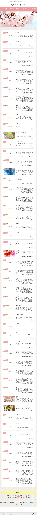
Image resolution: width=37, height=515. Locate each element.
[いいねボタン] (31, 38)
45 (26, 496)
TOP (35, 511)
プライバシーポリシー (18, 511)
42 (21, 496)
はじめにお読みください (6, 511)
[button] (34, 290)
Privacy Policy (28, 502)
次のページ (19, 492)
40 (15, 496)
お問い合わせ (31, 511)
